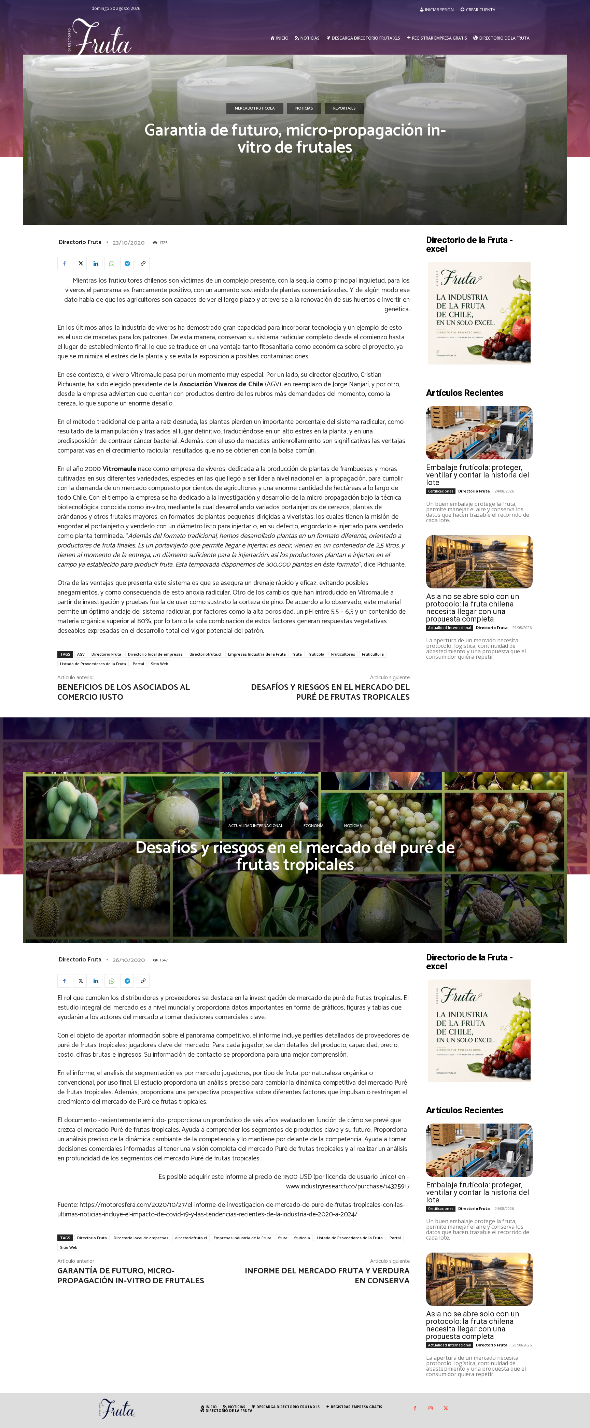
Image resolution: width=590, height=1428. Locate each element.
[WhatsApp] (111, 263)
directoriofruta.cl (205, 654)
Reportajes (344, 108)
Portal (138, 663)
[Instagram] (430, 1409)
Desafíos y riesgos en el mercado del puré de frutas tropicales (330, 692)
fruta (297, 654)
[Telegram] (127, 263)
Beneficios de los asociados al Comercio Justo (123, 692)
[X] (80, 263)
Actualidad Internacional (449, 627)
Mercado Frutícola (255, 108)
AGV (81, 654)
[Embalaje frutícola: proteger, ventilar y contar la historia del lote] (479, 432)
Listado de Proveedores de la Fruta (93, 663)
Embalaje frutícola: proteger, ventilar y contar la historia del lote (477, 475)
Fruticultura (373, 654)
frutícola (316, 654)
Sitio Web (159, 663)
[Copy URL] (143, 263)
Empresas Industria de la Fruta (257, 654)
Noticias (304, 108)
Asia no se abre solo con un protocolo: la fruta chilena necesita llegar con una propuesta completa (472, 607)
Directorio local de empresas (155, 654)
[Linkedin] (95, 263)
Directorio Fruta (79, 242)
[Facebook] (64, 263)
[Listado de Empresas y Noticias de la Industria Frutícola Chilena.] (100, 38)
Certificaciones (440, 491)
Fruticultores (343, 654)
